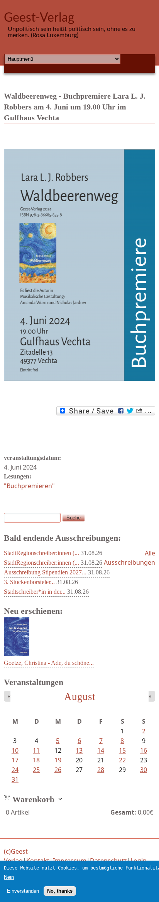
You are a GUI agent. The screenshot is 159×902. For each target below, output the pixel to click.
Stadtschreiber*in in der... (35, 591)
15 (122, 750)
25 (36, 769)
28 (100, 769)
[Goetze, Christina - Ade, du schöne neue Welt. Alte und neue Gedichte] (16, 653)
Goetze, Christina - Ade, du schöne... (49, 662)
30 (143, 769)
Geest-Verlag (39, 18)
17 (15, 760)
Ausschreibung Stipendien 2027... (45, 572)
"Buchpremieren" (29, 486)
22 (122, 760)
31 (15, 779)
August (79, 696)
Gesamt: (123, 812)
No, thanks (60, 891)
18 (36, 760)
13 (79, 750)
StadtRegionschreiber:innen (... (41, 553)
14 (100, 750)
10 (15, 750)
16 (143, 750)
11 (36, 750)
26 (57, 769)
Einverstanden (23, 891)
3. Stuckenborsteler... (29, 582)
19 (57, 760)
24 (15, 769)
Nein (9, 877)
